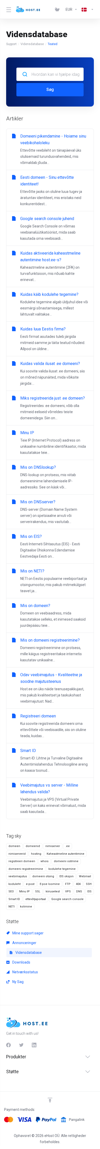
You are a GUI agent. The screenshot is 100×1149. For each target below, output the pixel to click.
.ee (67, 846)
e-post (30, 884)
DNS (79, 891)
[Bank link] (72, 1119)
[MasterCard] (8, 1119)
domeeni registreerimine (25, 869)
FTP (68, 884)
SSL (37, 891)
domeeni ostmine (66, 861)
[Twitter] (21, 1045)
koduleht (14, 884)
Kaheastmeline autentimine (65, 853)
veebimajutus (17, 876)
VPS (68, 891)
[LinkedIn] (34, 1045)
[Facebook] (8, 1045)
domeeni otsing (43, 876)
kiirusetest (53, 891)
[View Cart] (58, 9)
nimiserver (52, 846)
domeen (14, 846)
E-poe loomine (50, 884)
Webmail (85, 876)
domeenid (33, 846)
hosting (36, 853)
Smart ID (14, 899)
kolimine (26, 906)
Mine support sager (28, 933)
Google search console (67, 899)
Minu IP (24, 891)
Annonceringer (24, 943)
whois (44, 861)
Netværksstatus (25, 972)
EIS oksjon (66, 876)
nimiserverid (17, 853)
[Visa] (24, 1119)
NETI (11, 906)
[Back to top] (50, 1100)
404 (78, 884)
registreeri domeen (21, 861)
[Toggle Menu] (8, 9)
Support (11, 44)
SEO (11, 891)
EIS (89, 891)
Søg (50, 89)
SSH (89, 884)
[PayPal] (46, 1119)
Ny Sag (18, 982)
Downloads (21, 962)
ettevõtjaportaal (35, 899)
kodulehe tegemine (62, 869)
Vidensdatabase (32, 44)
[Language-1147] (86, 9)
